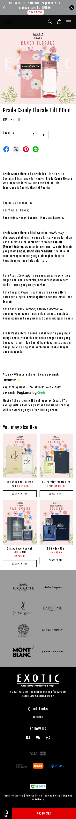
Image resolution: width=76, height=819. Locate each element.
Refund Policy (52, 795)
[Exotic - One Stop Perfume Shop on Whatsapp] (48, 739)
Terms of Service (13, 795)
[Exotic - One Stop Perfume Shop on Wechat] (38, 739)
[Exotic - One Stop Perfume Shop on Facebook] (28, 739)
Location (38, 716)
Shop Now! (35, 12)
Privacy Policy (34, 795)
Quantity (8, 132)
